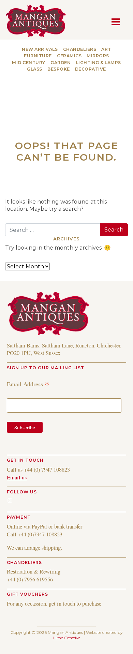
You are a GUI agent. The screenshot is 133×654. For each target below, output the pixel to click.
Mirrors (98, 55)
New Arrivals (40, 49)
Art (106, 49)
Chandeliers (80, 49)
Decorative (90, 69)
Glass (34, 69)
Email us (17, 477)
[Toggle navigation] (117, 21)
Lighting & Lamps (98, 62)
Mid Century (28, 62)
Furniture (38, 55)
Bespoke (58, 69)
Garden (60, 62)
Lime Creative (66, 637)
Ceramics (69, 55)
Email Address (28, 383)
